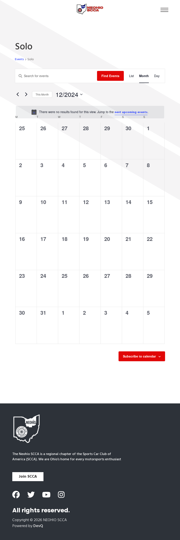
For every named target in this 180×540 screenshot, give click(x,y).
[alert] (90, 112)
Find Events (110, 76)
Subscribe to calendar (139, 356)
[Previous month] (17, 94)
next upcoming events (131, 112)
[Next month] (26, 94)
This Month (42, 94)
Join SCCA (28, 476)
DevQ (38, 526)
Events (19, 59)
